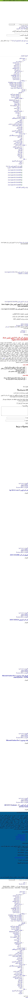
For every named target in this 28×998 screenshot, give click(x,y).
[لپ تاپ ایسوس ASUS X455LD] (17, 584)
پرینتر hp (17, 64)
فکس (21, 119)
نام (27, 417)
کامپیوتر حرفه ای (15, 95)
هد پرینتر (20, 149)
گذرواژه (24, 35)
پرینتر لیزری (16, 73)
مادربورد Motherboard (14, 100)
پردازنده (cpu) (16, 101)
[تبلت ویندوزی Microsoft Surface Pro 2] (17, 707)
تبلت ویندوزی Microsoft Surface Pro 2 (17, 740)
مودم (18, 109)
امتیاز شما (25, 403)
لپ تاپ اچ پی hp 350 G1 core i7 (18, 490)
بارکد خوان (19, 121)
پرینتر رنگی (16, 72)
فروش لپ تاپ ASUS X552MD (19, 555)
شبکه (18, 107)
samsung (17, 112)
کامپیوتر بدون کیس (14, 94)
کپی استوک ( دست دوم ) (16, 88)
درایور (20, 162)
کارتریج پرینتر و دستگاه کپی (15, 135)
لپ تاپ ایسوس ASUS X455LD (19, 619)
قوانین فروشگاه (21, 834)
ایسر (4, 358)
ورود (26, 37)
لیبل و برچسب (18, 142)
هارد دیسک (16, 104)
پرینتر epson (16, 65)
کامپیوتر (20, 92)
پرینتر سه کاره (16, 78)
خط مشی (22, 840)
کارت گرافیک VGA (14, 105)
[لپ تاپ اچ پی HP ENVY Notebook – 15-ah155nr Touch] (17, 770)
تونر (21, 138)
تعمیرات (20, 163)
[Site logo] (19, 11)
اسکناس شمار (18, 122)
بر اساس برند (19, 61)
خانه (27, 242)
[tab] (23, 330)
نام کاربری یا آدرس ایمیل (20, 31)
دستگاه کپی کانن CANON (16, 85)
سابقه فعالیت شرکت (20, 839)
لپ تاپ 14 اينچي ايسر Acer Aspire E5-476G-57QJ (16, 272)
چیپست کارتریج (18, 148)
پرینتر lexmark (16, 62)
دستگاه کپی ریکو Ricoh (16, 86)
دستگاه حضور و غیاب (17, 125)
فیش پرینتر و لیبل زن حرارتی (15, 124)
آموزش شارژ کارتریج (17, 161)
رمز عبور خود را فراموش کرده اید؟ (19, 40)
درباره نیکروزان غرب (20, 836)
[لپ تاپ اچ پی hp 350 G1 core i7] (17, 455)
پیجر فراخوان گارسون (17, 131)
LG (18, 114)
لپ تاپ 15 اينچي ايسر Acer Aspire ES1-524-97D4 (16, 301)
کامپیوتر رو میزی (15, 97)
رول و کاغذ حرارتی (17, 141)
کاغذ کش (20, 151)
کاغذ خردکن (19, 128)
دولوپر (20, 139)
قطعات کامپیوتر (18, 98)
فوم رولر (20, 152)
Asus (18, 115)
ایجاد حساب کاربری (21, 28)
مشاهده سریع (24, 484)
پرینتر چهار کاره (15, 76)
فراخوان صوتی (18, 132)
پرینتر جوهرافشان (15, 75)
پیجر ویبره (20, 126)
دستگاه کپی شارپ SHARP (15, 83)
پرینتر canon (16, 67)
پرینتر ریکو (16, 69)
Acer (20, 242)
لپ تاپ (24, 242)
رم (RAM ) (16, 102)
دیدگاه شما (25, 405)
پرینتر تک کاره (16, 79)
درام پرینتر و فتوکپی (17, 146)
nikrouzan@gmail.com (20, 857)
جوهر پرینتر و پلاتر (18, 143)
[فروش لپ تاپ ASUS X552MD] (17, 519)
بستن (26, 997)
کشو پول (20, 129)
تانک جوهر (20, 136)
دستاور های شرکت (20, 837)
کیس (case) (16, 108)
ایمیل (26, 420)
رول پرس (20, 153)
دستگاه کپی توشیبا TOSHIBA (15, 82)
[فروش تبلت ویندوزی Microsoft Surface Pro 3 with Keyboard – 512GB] (17, 646)
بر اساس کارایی (18, 71)
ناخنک (21, 157)
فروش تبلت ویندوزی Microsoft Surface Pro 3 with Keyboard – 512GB (15, 676)
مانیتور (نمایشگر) (18, 111)
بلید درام (20, 156)
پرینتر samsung (16, 68)
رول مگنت (19, 155)
